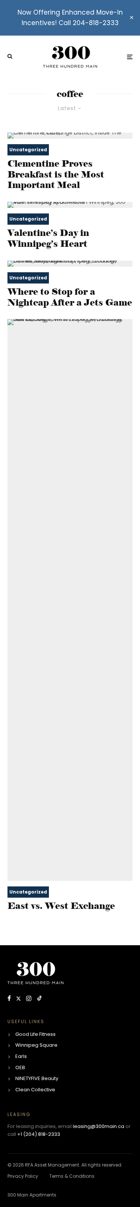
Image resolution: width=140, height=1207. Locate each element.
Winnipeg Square (36, 1045)
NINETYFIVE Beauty (36, 1078)
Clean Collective (35, 1089)
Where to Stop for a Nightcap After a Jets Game (69, 297)
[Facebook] (9, 999)
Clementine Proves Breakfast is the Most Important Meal (55, 174)
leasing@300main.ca (98, 1126)
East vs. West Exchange (61, 906)
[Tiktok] (40, 999)
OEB (20, 1067)
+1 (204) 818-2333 (38, 1134)
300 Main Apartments (31, 1195)
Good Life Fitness (35, 1034)
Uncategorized (28, 149)
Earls (21, 1056)
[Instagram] (29, 999)
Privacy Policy (22, 1176)
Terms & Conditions (71, 1176)
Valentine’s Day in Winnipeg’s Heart (48, 238)
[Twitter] (19, 999)
